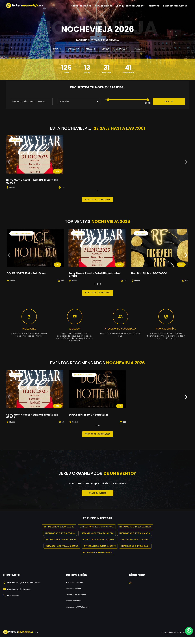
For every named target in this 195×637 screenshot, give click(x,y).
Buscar (169, 101)
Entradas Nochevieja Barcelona (97, 526)
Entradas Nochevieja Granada (98, 539)
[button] (79, 101)
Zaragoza (121, 48)
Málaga (137, 48)
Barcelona (73, 48)
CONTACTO (153, 6)
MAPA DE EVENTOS (103, 6)
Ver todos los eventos (97, 199)
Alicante (90, 48)
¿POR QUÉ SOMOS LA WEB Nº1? (130, 6)
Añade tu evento (98, 493)
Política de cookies (73, 588)
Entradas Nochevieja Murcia (61, 539)
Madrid (57, 48)
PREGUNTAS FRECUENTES (175, 6)
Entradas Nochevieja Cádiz (135, 546)
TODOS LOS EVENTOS (81, 6)
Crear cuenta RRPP (73, 601)
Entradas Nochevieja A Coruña (62, 546)
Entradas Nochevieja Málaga (134, 533)
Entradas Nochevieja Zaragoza (97, 533)
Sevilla (105, 48)
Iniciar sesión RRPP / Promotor (78, 607)
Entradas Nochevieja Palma (97, 552)
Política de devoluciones (76, 595)
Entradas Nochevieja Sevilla (60, 533)
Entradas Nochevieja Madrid (59, 526)
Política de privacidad (74, 582)
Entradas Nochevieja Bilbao (134, 539)
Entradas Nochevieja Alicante (100, 546)
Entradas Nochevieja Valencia (135, 526)
